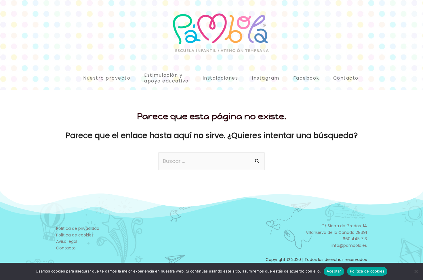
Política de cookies (75, 235)
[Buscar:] (211, 161)
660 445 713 (355, 239)
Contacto (346, 78)
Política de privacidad (77, 228)
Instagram (265, 78)
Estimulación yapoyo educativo (166, 78)
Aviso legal (66, 241)
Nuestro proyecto (106, 78)
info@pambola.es (349, 245)
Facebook (306, 78)
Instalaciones (220, 78)
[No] (416, 271)
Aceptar (334, 271)
